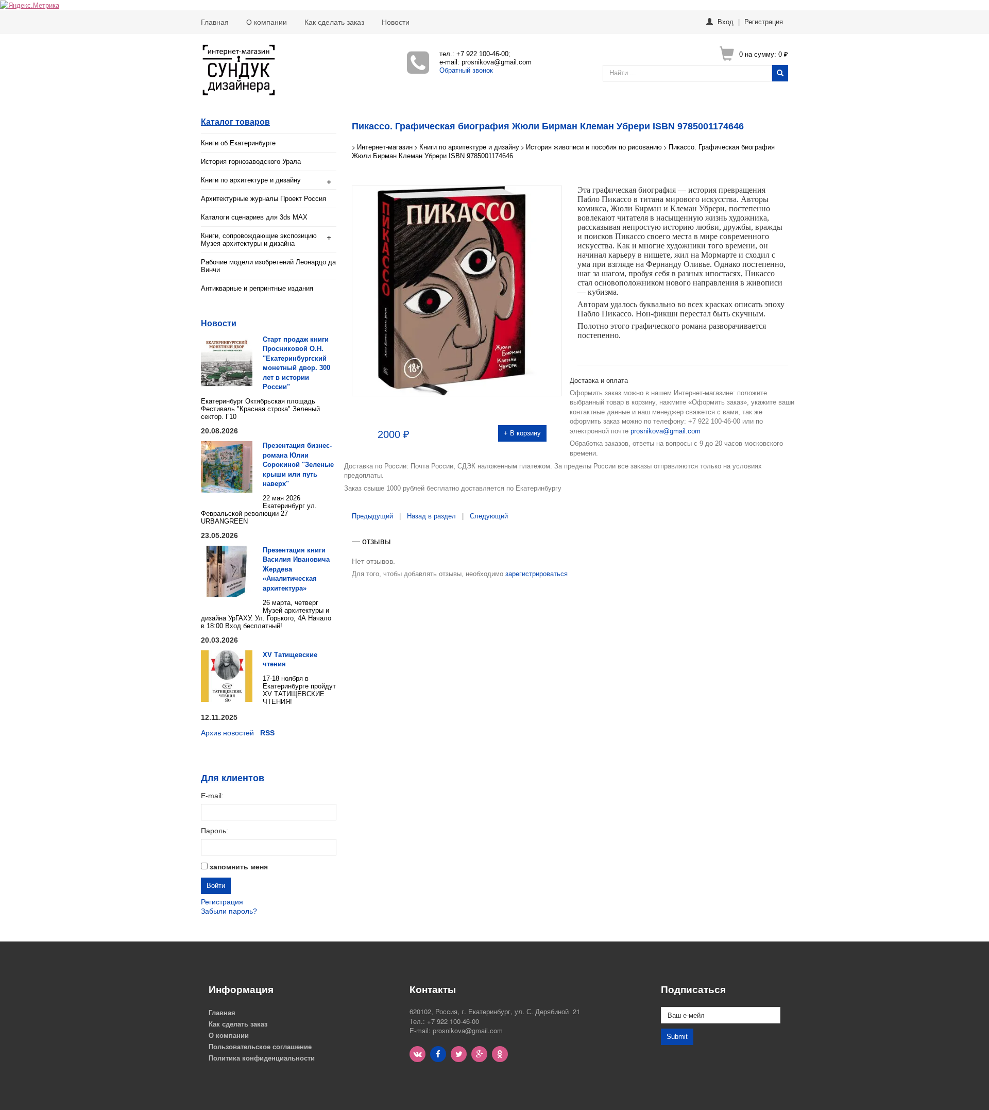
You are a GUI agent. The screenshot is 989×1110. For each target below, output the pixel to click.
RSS (267, 733)
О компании (266, 22)
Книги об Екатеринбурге (238, 143)
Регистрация (763, 21)
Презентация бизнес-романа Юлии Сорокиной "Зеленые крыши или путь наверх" (298, 464)
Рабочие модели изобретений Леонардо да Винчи (268, 266)
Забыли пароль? (229, 911)
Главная (215, 22)
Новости (396, 22)
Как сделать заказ (334, 22)
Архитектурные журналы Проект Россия (263, 199)
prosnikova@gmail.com (665, 431)
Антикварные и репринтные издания (257, 288)
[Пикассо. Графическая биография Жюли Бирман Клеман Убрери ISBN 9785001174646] (457, 290)
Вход (726, 21)
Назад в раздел (431, 516)
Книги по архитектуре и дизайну (251, 180)
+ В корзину (522, 433)
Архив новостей (227, 733)
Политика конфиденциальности (262, 1058)
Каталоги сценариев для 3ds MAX (254, 217)
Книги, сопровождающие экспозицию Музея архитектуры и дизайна (259, 239)
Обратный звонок (466, 70)
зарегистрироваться (536, 574)
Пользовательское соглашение (260, 1046)
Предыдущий (372, 516)
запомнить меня (239, 867)
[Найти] (780, 73)
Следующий (489, 516)
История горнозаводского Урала (251, 161)
